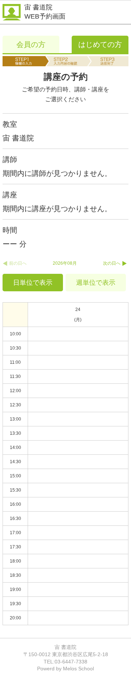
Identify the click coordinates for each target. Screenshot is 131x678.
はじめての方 (100, 44)
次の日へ (111, 263)
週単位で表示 (95, 282)
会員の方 (30, 44)
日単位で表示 (32, 282)
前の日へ (18, 263)
